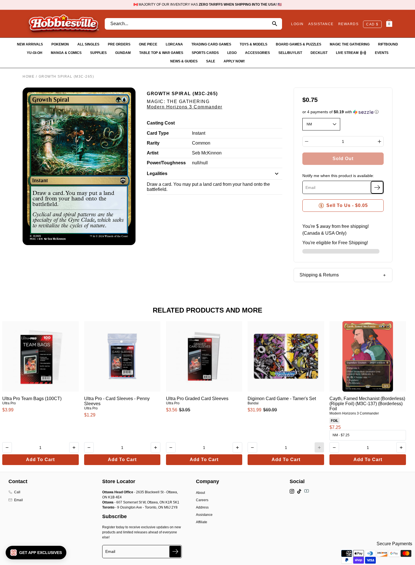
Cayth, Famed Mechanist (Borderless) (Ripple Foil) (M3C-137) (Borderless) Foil (367, 403)
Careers (202, 500)
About (200, 493)
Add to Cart (40, 459)
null (195, 162)
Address (202, 507)
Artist (152, 152)
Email (18, 500)
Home (28, 76)
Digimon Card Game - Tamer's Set (282, 398)
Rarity (153, 143)
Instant (198, 133)
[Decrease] (306, 141)
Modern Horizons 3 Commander (184, 106)
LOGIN (297, 24)
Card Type (158, 133)
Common (201, 143)
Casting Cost (161, 123)
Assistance (204, 515)
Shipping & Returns (319, 274)
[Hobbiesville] (63, 24)
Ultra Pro (9, 403)
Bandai (253, 403)
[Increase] (379, 141)
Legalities (157, 173)
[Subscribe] (377, 187)
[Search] (274, 24)
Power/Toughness (166, 162)
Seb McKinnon (207, 152)
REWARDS (348, 24)
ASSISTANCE (321, 24)
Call (17, 492)
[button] (343, 112)
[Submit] (175, 551)
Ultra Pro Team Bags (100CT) (32, 398)
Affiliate (201, 522)
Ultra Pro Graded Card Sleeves (197, 398)
